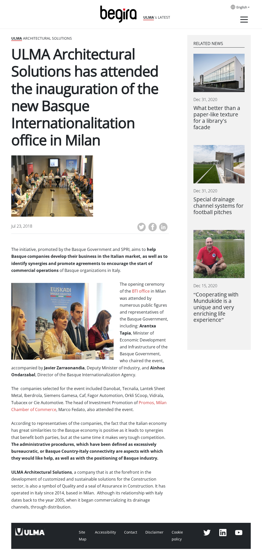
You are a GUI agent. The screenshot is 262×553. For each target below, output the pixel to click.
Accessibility (105, 532)
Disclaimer (154, 532)
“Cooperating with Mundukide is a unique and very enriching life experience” (215, 307)
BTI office (141, 291)
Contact (130, 532)
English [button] (241, 7)
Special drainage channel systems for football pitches (218, 205)
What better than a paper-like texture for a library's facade (216, 117)
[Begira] (120, 14)
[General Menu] (244, 20)
